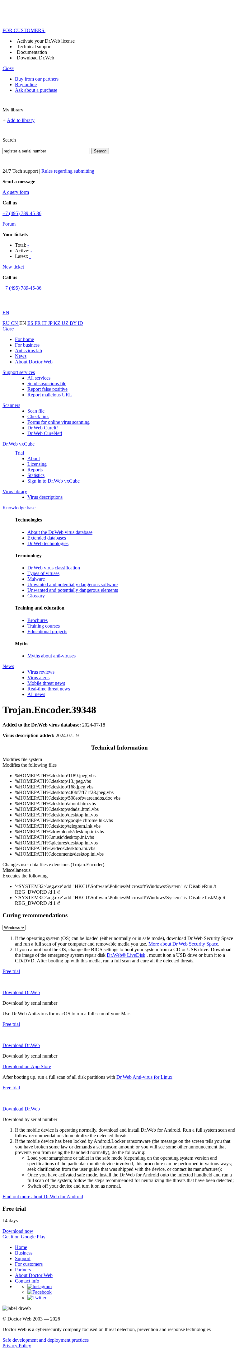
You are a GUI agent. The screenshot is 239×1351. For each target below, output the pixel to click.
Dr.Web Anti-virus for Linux (144, 1077)
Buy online (26, 84)
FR (38, 323)
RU (6, 323)
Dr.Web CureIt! (42, 427)
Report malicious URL (49, 394)
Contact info (27, 1280)
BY (74, 323)
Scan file (36, 411)
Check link (38, 416)
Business (23, 1252)
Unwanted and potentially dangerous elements (72, 590)
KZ (58, 323)
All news (36, 694)
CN (15, 323)
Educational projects (47, 631)
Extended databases (46, 537)
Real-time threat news (48, 688)
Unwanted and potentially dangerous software (72, 584)
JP (51, 323)
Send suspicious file (46, 383)
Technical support (34, 46)
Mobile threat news (46, 683)
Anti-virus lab (28, 350)
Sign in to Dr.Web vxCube (53, 481)
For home (24, 339)
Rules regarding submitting (67, 171)
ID (80, 323)
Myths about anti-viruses (51, 655)
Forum (9, 224)
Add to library (21, 120)
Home (21, 1247)
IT (45, 323)
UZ (66, 323)
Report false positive (47, 389)
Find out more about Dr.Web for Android (42, 1196)
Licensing (37, 464)
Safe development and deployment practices (45, 1340)
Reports (35, 469)
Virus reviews (40, 672)
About (33, 458)
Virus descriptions (45, 497)
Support (22, 1258)
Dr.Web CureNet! (44, 433)
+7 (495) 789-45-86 (21, 213)
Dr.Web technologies (47, 543)
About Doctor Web (34, 361)
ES (31, 323)
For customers (29, 1264)
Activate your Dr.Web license (46, 41)
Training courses (43, 626)
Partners (23, 1269)
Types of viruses (43, 573)
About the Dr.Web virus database (59, 532)
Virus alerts (38, 677)
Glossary (36, 595)
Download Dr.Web (35, 57)
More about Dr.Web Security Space (183, 944)
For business (27, 345)
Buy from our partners (37, 79)
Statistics (36, 475)
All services (38, 378)
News (20, 356)
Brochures (37, 620)
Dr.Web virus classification (53, 567)
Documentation (32, 52)
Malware (36, 579)
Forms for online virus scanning (58, 422)
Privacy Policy (16, 1345)
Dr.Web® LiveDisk (126, 955)
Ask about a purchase (36, 90)
